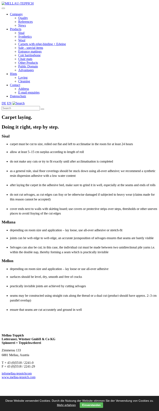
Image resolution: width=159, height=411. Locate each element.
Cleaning (24, 81)
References (25, 21)
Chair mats (25, 59)
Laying (23, 77)
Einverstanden (91, 405)
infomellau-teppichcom (17, 373)
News (22, 25)
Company (16, 14)
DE (4, 103)
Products (15, 29)
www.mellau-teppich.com (18, 377)
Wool (21, 40)
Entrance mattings (30, 51)
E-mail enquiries (29, 92)
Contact (15, 85)
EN (9, 103)
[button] (3, 8)
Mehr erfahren (66, 405)
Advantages (26, 70)
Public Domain (28, 66)
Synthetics (25, 36)
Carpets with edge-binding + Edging (42, 44)
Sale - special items (30, 47)
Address (23, 88)
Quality (23, 18)
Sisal (21, 33)
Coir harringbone (29, 55)
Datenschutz (18, 96)
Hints (13, 74)
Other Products (28, 62)
